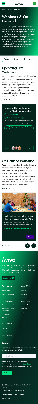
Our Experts (24, 308)
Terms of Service (7, 390)
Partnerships (24, 298)
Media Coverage (6, 335)
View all (5, 100)
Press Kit (4, 328)
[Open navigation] (3, 3)
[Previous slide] (27, 245)
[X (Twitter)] (6, 398)
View (30, 237)
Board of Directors (26, 301)
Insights (10, 9)
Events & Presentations (8, 298)
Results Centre (6, 291)
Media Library (6, 332)
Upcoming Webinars (11, 59)
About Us (23, 291)
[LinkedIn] (3, 398)
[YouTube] (9, 398)
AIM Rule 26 (5, 314)
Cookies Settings (7, 395)
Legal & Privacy (19, 395)
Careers (23, 312)
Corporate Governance (8, 301)
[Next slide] (33, 245)
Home (3, 9)
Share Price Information (8, 305)
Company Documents (8, 294)
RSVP (30, 148)
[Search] (34, 3)
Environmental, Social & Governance (8, 310)
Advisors (4, 318)
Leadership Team (25, 305)
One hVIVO (24, 294)
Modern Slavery (20, 390)
